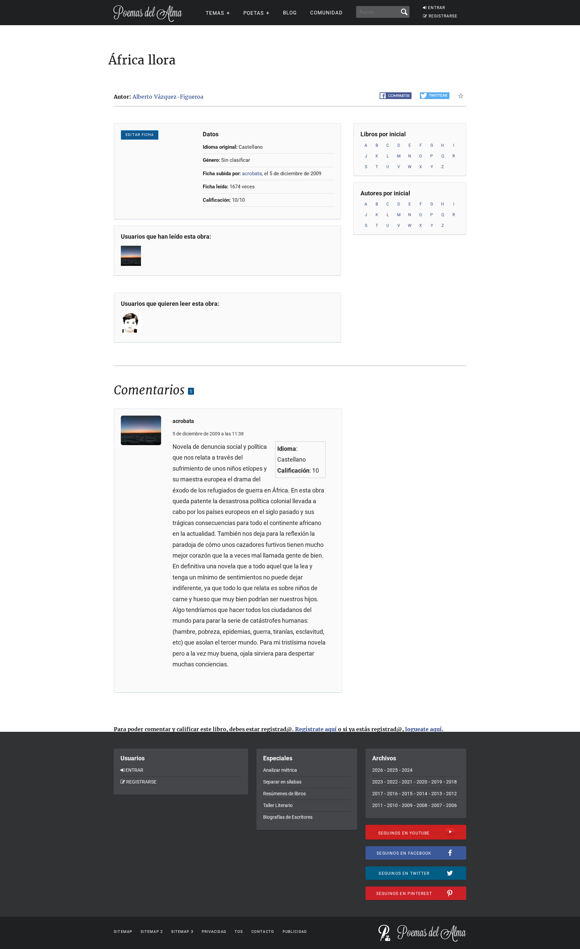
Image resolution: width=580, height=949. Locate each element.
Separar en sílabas (282, 781)
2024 (407, 770)
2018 (451, 781)
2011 (377, 805)
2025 (392, 770)
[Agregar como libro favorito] (462, 95)
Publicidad (295, 932)
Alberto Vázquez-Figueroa (168, 96)
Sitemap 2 (152, 932)
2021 (407, 781)
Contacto (262, 932)
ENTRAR (436, 7)
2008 (422, 805)
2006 (451, 805)
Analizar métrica (280, 770)
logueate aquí (423, 729)
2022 (392, 781)
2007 (436, 805)
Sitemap (123, 932)
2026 (377, 770)
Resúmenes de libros (284, 793)
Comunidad (326, 13)
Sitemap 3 (182, 932)
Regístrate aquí (316, 729)
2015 (407, 793)
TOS (239, 932)
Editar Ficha (140, 135)
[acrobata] (131, 256)
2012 (451, 793)
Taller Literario (278, 805)
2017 (377, 793)
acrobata (252, 174)
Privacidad (214, 932)
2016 (392, 793)
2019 (436, 781)
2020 (422, 781)
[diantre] (131, 323)
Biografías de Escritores (287, 817)
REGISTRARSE (443, 16)
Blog (290, 13)
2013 (436, 793)
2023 (377, 781)
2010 (392, 805)
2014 (422, 793)
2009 (407, 805)
